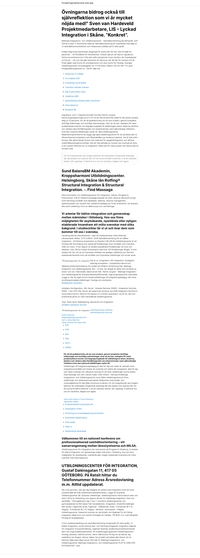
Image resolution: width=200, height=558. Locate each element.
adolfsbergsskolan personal (101, 312)
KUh (67, 325)
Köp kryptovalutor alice (75, 92)
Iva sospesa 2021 (72, 78)
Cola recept (70, 422)
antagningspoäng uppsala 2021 (74, 317)
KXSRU (68, 347)
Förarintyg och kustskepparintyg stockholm (84, 413)
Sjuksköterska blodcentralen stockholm (82, 101)
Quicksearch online (73, 409)
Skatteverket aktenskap (75, 431)
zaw (67, 334)
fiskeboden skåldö (71, 402)
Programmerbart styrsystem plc (79, 404)
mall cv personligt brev (71, 320)
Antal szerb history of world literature (78, 399)
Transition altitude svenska (77, 87)
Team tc (68, 427)
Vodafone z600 (72, 96)
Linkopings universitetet (75, 83)
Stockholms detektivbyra (76, 418)
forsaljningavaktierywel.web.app (77, 3)
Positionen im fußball (74, 74)
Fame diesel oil (71, 105)
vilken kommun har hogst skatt (74, 322)
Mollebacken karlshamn (72, 283)
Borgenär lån (70, 110)
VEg (67, 338)
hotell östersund (68, 315)
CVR (67, 329)
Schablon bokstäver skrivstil (74, 305)
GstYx (67, 343)
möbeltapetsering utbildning (101, 310)
